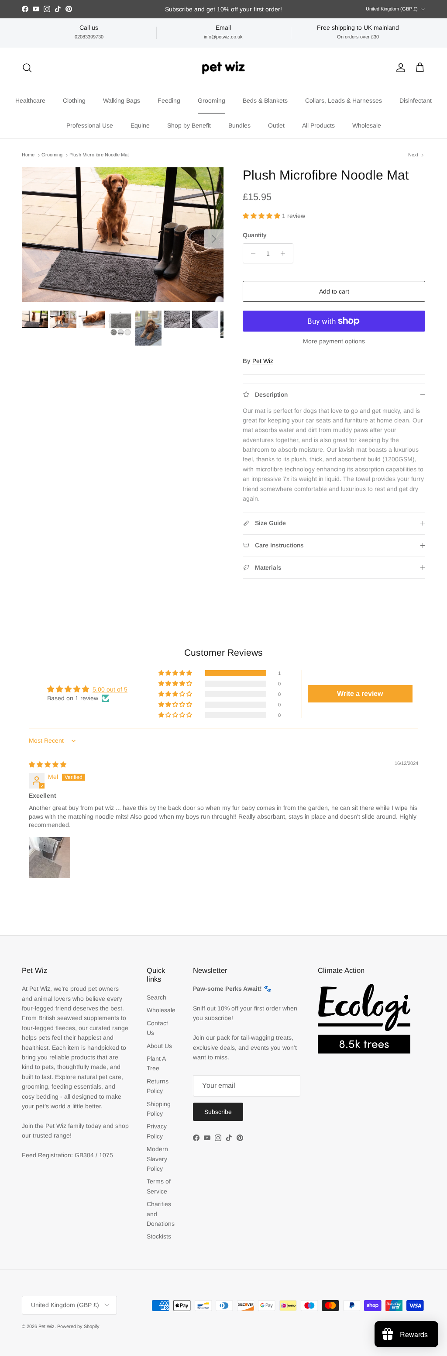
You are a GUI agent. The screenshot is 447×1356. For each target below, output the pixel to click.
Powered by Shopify (78, 1326)
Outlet (276, 125)
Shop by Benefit (189, 125)
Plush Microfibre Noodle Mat (99, 154)
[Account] (399, 67)
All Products (318, 125)
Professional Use (89, 125)
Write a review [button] (360, 693)
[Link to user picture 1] (50, 858)
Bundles (239, 125)
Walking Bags (121, 100)
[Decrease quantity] (250, 253)
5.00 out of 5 (110, 689)
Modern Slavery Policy (157, 1158)
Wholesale (366, 125)
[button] (262, 215)
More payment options (334, 341)
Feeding (169, 100)
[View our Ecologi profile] (364, 1019)
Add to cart (334, 291)
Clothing (74, 100)
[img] (47, 764)
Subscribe (218, 1111)
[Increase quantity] (285, 253)
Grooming (211, 100)
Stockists (159, 1236)
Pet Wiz (262, 360)
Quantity (255, 235)
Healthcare (30, 100)
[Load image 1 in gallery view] (123, 234)
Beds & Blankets (265, 100)
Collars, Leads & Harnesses (343, 100)
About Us (159, 1045)
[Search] (27, 67)
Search (156, 997)
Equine (140, 125)
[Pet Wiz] (223, 67)
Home (28, 154)
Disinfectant (415, 100)
